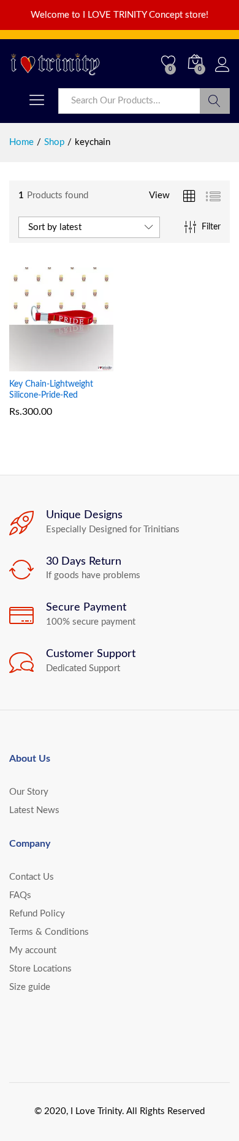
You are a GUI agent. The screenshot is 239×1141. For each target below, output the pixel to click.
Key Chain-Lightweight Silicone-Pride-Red (51, 390)
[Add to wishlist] (87, 364)
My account (32, 950)
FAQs (20, 895)
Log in (222, 72)
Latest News (34, 810)
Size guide (29, 987)
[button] (31, 364)
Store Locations (40, 968)
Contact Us (31, 877)
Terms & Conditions (49, 932)
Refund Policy (37, 913)
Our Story (28, 792)
